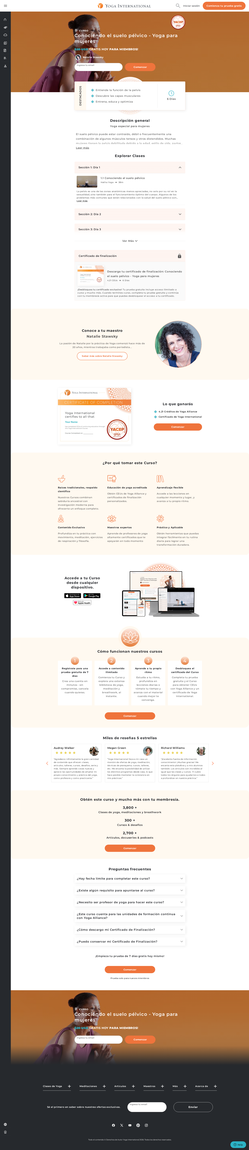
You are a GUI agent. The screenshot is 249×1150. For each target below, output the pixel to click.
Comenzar (140, 67)
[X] (121, 1125)
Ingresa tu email (85, 65)
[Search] (178, 6)
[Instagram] (146, 1125)
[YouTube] (130, 1125)
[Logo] (124, 5)
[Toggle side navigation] (5, 6)
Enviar (193, 1107)
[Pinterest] (138, 1125)
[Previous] (47, 763)
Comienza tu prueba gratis (224, 5)
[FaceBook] (113, 1125)
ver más (128, 241)
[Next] (212, 763)
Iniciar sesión (191, 5)
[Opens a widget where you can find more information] (238, 1145)
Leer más (82, 148)
